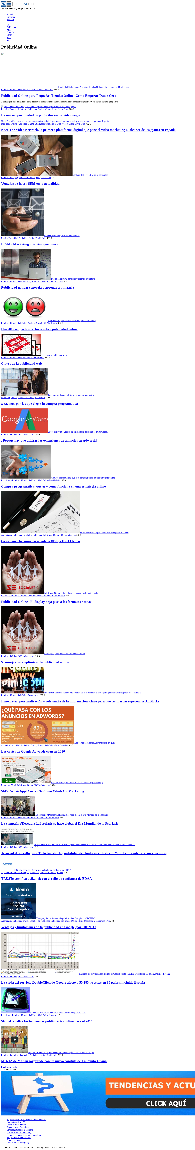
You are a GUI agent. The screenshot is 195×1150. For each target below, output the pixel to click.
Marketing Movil (8, 785)
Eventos (10, 19)
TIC (9, 37)
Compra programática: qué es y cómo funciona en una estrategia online (83, 478)
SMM (9, 35)
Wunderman (33, 695)
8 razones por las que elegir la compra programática (71, 395)
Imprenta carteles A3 (16, 1122)
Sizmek (60, 872)
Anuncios (5, 745)
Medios (4, 238)
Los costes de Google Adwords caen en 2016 (94, 743)
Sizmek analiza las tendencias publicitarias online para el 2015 (58, 1012)
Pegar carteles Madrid (16, 1124)
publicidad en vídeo (20, 1055)
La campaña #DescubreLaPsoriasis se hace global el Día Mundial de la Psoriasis (71, 815)
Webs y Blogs (51, 109)
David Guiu (47, 89)
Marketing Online (9, 124)
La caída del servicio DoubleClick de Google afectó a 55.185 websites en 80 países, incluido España (124, 974)
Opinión (10, 32)
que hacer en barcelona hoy (19, 1132)
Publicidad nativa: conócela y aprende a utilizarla (73, 279)
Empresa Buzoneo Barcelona (20, 1130)
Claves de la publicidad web (54, 355)
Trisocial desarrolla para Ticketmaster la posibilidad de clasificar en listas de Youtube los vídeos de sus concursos (84, 844)
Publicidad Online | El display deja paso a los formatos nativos (72, 593)
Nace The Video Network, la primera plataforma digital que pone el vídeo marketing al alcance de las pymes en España (55, 121)
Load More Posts (9, 1067)
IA (8, 24)
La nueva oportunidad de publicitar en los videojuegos (51, 106)
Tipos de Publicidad (37, 281)
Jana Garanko (61, 745)
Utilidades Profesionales (45, 124)
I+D (9, 22)
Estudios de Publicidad (11, 480)
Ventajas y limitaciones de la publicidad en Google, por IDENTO (65, 918)
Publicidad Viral (35, 817)
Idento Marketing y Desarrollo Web (94, 921)
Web (9, 40)
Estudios (5, 109)
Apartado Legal (14, 1140)
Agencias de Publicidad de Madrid (16, 535)
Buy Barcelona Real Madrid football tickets (26, 1119)
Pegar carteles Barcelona (18, 1127)
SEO (38, 177)
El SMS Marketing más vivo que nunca (62, 235)
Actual (10, 14)
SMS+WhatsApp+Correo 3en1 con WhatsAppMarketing (77, 782)
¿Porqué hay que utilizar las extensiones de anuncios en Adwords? (78, 432)
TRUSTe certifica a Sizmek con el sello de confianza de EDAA (42, 870)
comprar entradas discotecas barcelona (24, 1135)
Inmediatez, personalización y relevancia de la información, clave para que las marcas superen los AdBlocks (92, 692)
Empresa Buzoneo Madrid (19, 1137)
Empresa (11, 17)
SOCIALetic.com (55, 281)
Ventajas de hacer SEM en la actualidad (90, 175)
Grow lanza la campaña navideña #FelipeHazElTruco (104, 532)
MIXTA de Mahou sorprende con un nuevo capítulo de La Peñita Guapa (61, 1052)
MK (9, 30)
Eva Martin (40, 397)
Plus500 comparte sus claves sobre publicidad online (72, 320)
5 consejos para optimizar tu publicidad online (64, 653)
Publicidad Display (9, 177)
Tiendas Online (35, 89)
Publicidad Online (19, 89)
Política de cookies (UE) (18, 1142)
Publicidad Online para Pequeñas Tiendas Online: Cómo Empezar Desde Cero (93, 87)
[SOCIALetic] (18, 9)
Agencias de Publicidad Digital (15, 872)
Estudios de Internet (18, 109)
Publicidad (11, 27)
